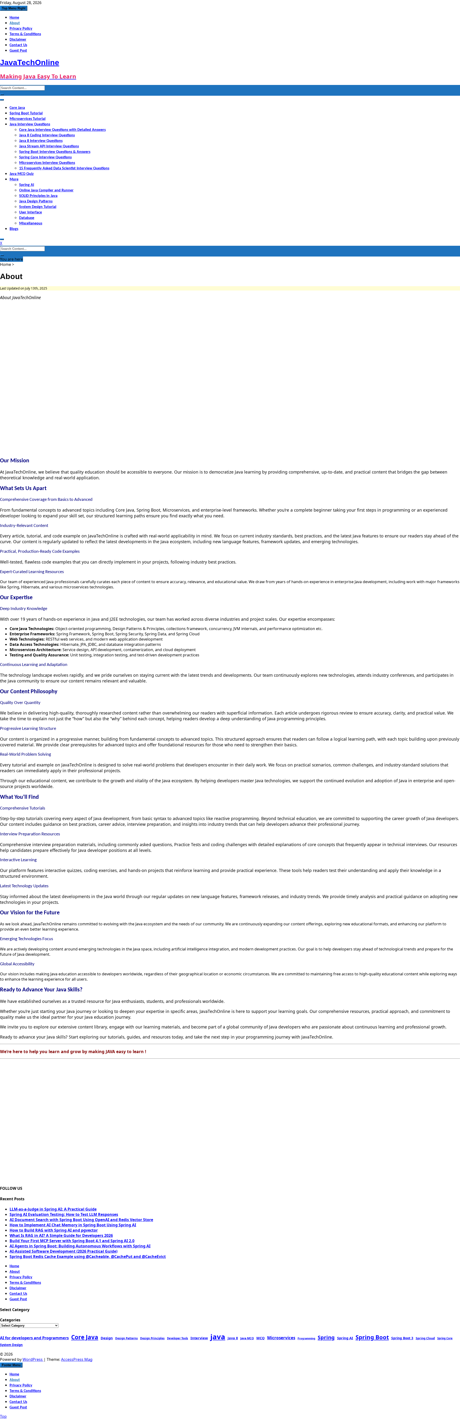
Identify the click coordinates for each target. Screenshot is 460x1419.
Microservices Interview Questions (47, 163)
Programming (306, 1338)
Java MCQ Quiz (22, 174)
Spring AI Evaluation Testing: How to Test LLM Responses (64, 1214)
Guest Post (18, 51)
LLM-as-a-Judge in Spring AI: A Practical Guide (53, 1209)
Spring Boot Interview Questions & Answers (54, 152)
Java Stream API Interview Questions (49, 146)
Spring (326, 1337)
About (15, 23)
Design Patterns (126, 1338)
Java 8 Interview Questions (41, 141)
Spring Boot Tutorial (26, 113)
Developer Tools (177, 1338)
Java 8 (233, 1338)
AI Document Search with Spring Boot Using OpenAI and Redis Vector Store (81, 1219)
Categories (10, 1320)
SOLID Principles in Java (38, 196)
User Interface (30, 212)
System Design (11, 1345)
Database (26, 218)
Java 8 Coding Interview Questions (47, 135)
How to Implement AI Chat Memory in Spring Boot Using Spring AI (73, 1225)
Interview (199, 1337)
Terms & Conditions (25, 34)
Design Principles (152, 1338)
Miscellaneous (30, 223)
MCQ (260, 1337)
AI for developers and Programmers (34, 1338)
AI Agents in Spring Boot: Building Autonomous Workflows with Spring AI (80, 1246)
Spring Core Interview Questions (45, 157)
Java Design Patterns (35, 201)
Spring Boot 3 (402, 1338)
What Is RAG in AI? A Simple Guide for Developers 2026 (61, 1235)
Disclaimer (18, 40)
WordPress (33, 1359)
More (14, 179)
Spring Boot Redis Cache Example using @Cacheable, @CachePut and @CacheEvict (88, 1256)
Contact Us (18, 45)
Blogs (14, 229)
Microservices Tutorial (28, 119)
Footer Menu (11, 1365)
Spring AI (26, 185)
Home (14, 18)
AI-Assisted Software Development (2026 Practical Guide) (63, 1251)
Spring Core (445, 1338)
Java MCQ (247, 1338)
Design (107, 1337)
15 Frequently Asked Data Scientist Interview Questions (64, 168)
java (217, 1336)
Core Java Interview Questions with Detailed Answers (62, 130)
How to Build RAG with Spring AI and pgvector (54, 1230)
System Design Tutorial (37, 207)
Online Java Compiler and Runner (46, 190)
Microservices (281, 1338)
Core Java (17, 108)
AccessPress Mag (76, 1359)
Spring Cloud (425, 1338)
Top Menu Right (13, 8)
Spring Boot (372, 1337)
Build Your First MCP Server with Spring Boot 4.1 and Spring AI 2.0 (72, 1240)
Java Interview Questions (30, 124)
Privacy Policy (21, 29)
